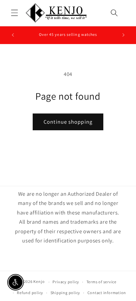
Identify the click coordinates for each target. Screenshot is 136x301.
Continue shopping (68, 121)
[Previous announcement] (13, 35)
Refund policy (30, 292)
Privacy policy (65, 281)
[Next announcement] (123, 35)
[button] (14, 13)
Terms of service (101, 281)
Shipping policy (66, 292)
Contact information (106, 292)
